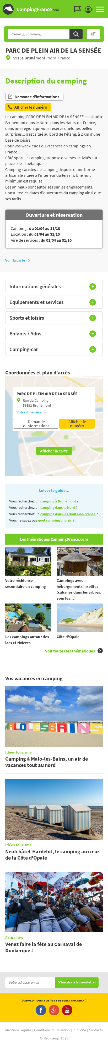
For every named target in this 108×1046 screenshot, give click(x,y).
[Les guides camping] (79, 9)
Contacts (96, 1030)
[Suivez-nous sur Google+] (54, 1010)
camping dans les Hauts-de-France (68, 514)
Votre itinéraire (29, 412)
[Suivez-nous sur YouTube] (67, 1010)
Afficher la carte (54, 450)
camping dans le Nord (58, 507)
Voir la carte (15, 260)
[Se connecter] (89, 10)
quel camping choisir (55, 520)
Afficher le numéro (77, 423)
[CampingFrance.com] (54, 9)
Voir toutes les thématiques (70, 651)
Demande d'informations (37, 96)
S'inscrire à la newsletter (77, 982)
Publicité (79, 1030)
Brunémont (42, 405)
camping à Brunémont (58, 501)
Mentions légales (18, 1030)
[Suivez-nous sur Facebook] (41, 1010)
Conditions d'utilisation (52, 1030)
